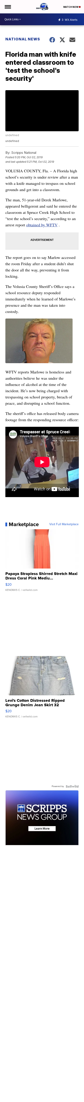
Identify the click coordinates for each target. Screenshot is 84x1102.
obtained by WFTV (42, 224)
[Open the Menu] (7, 6)
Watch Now (71, 7)
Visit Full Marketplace (64, 524)
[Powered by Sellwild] (72, 786)
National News (22, 39)
